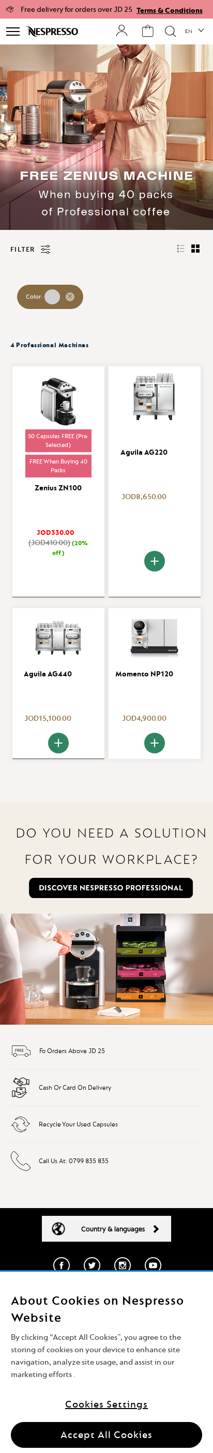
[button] (194, 31)
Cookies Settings (106, 1404)
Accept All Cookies (106, 1435)
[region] (106, 1362)
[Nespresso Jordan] (53, 31)
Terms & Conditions (169, 10)
